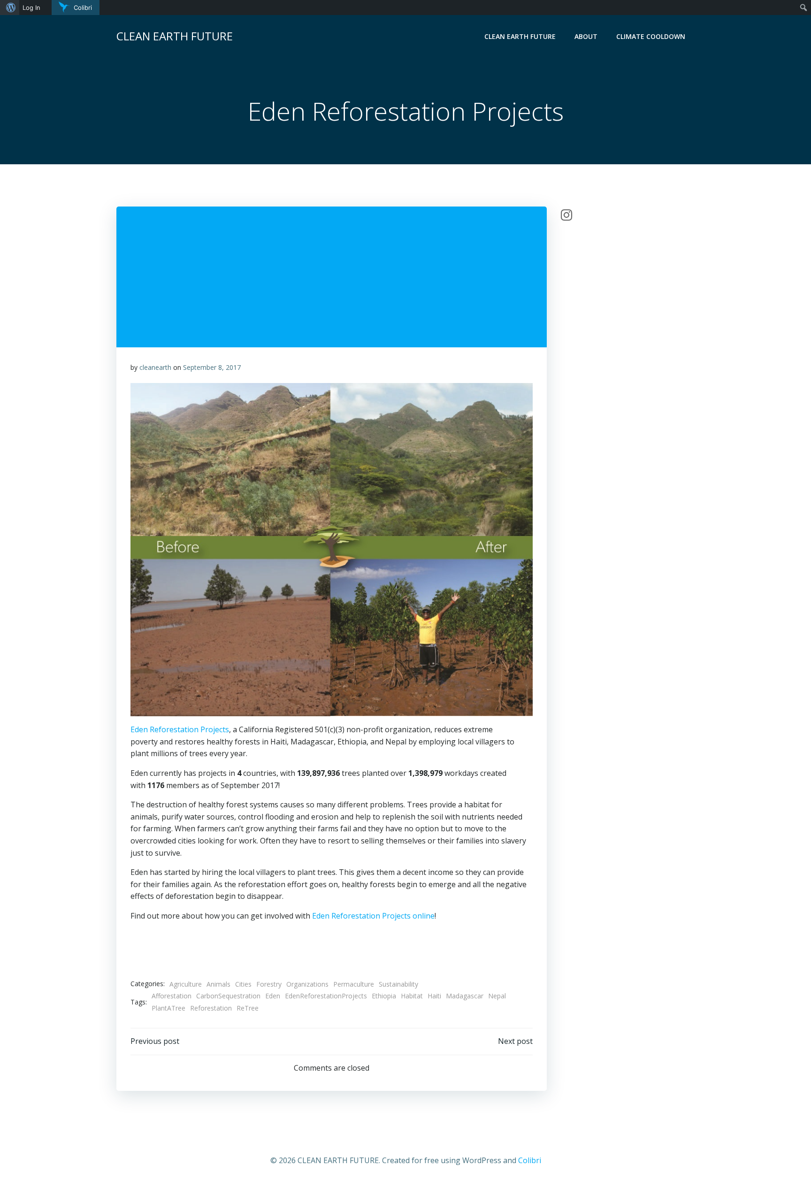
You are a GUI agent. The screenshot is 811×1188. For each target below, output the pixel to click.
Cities (243, 984)
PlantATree (168, 1008)
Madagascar (464, 995)
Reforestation (211, 1008)
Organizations (307, 984)
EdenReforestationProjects (326, 995)
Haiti (434, 995)
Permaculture (353, 984)
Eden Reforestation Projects (179, 729)
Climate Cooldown (650, 36)
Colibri (529, 1160)
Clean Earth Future (520, 36)
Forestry (269, 984)
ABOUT (585, 36)
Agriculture (185, 984)
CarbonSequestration (228, 995)
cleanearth (155, 367)
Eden (272, 995)
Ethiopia (384, 995)
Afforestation (171, 995)
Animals (218, 984)
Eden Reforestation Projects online (373, 916)
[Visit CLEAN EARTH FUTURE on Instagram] (566, 217)
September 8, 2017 (212, 367)
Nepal (497, 995)
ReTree (248, 1008)
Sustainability (398, 984)
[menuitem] (9, 7)
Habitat (412, 995)
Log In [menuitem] (31, 7)
